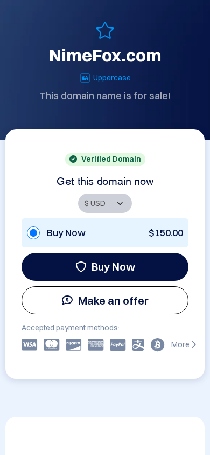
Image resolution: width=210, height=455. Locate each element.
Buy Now (113, 266)
